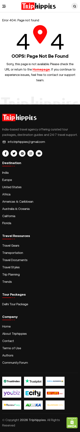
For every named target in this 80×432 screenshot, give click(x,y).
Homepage (41, 69)
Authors (7, 355)
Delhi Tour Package (15, 304)
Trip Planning (11, 274)
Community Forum (15, 362)
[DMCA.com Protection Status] (72, 422)
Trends (7, 282)
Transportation (12, 253)
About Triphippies (15, 334)
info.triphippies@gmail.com (26, 142)
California (8, 216)
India (5, 172)
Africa (6, 194)
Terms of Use (11, 348)
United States (12, 187)
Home (6, 326)
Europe (7, 180)
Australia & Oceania (16, 209)
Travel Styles (11, 267)
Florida (6, 223)
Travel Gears (10, 245)
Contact (8, 341)
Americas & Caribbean (17, 201)
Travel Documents (15, 260)
